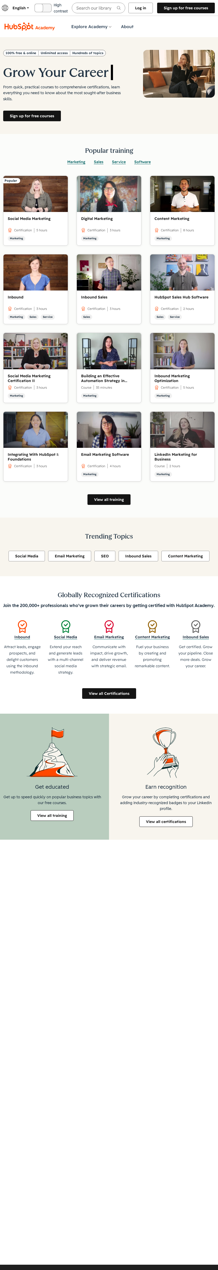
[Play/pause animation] (110, 59)
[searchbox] (98, 8)
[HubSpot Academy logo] (29, 26)
